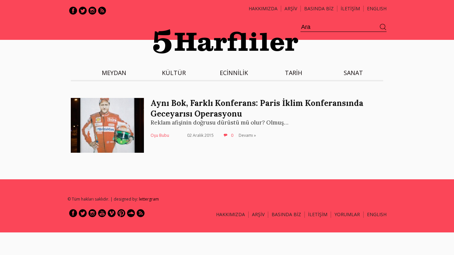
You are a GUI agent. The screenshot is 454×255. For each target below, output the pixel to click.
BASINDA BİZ (319, 8)
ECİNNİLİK (234, 73)
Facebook (73, 11)
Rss (102, 11)
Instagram (92, 11)
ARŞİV (290, 8)
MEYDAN (114, 73)
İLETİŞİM (350, 8)
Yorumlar (347, 214)
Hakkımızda (263, 8)
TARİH (293, 73)
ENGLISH (377, 8)
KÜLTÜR (174, 73)
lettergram (149, 199)
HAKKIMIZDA (230, 214)
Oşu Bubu (160, 135)
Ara (383, 27)
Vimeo (112, 213)
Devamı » (247, 135)
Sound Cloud (131, 213)
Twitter (83, 11)
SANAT (353, 73)
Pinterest (121, 213)
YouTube (102, 213)
